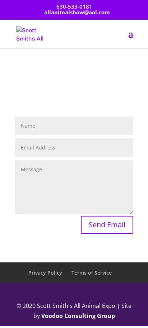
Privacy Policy (45, 272)
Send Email (107, 224)
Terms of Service (91, 272)
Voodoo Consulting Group (78, 316)
